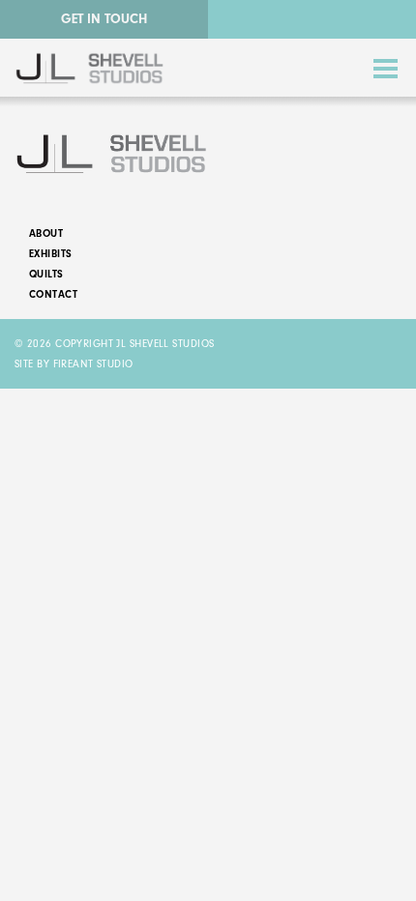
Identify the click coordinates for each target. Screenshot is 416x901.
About (46, 233)
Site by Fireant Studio (74, 364)
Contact (53, 294)
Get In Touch (104, 19)
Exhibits (51, 253)
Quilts (46, 274)
